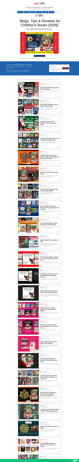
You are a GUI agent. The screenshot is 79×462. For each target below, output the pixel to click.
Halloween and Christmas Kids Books (45, 170)
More (57, 79)
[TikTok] (38, 15)
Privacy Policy (36, 460)
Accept (75, 460)
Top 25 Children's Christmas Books (45, 119)
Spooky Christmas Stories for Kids (45, 356)
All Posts (19, 79)
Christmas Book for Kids (43, 407)
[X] (39, 15)
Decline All (70, 460)
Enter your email (52, 66)
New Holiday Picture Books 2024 (45, 238)
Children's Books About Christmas (50, 79)
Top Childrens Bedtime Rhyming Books (46, 204)
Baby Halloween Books (43, 441)
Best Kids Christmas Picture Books (45, 102)
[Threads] (42, 15)
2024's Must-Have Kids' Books (44, 458)
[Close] (77, 460)
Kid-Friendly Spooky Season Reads (45, 187)
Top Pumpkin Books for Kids (44, 221)
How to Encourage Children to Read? (45, 424)
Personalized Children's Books (44, 255)
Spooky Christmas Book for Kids (45, 153)
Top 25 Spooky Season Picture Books (45, 373)
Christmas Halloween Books (26, 79)
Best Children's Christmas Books (45, 85)
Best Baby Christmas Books (44, 136)
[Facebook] (37, 15)
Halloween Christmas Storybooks (38, 79)
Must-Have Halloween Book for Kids (45, 390)
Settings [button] (66, 460)
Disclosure (21, 58)
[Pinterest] (35, 15)
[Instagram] (41, 15)
